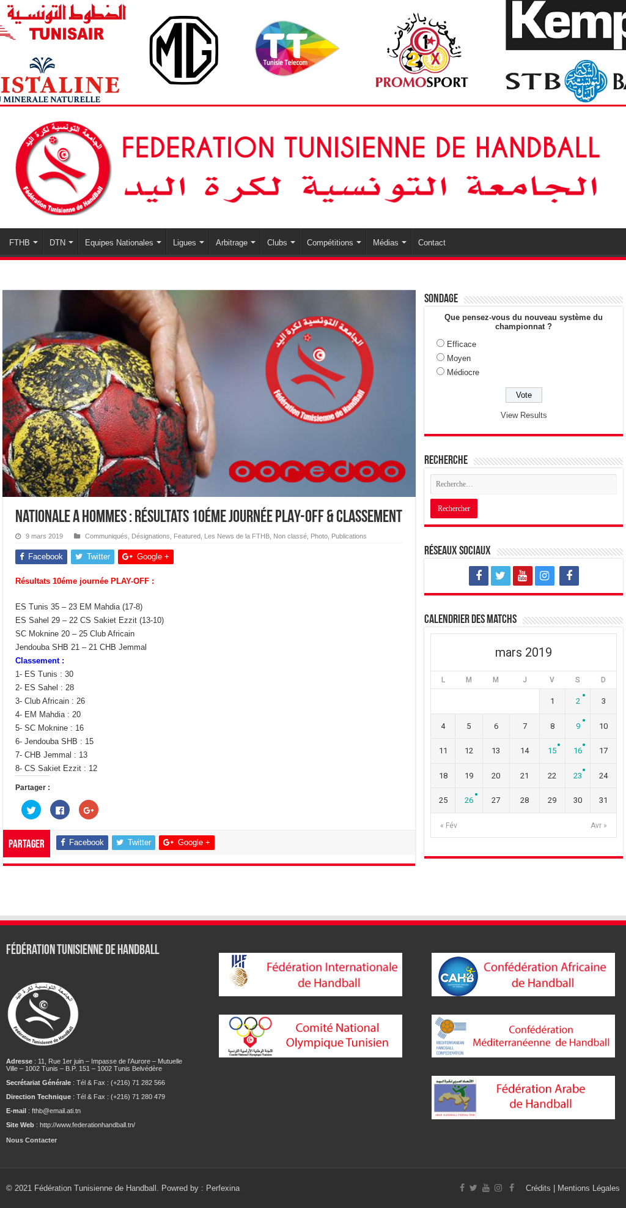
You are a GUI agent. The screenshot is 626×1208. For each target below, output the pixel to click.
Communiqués (106, 536)
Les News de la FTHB (237, 536)
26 (469, 800)
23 (577, 775)
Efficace (461, 344)
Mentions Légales (589, 1188)
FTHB (19, 242)
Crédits (539, 1188)
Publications (349, 536)
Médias (386, 242)
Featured (187, 536)
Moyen (459, 358)
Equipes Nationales (119, 242)
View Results (524, 415)
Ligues (184, 242)
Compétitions (330, 242)
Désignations (150, 536)
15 (552, 750)
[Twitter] (500, 576)
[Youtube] (522, 576)
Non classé (290, 536)
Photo (319, 536)
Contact (432, 242)
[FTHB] (313, 165)
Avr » (599, 825)
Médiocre (463, 372)
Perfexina (223, 1188)
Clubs (277, 242)
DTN (57, 242)
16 (577, 750)
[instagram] (544, 576)
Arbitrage (232, 242)
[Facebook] (478, 576)
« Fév (448, 825)
